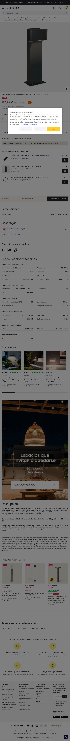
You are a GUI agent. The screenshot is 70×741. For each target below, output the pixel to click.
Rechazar (40, 129)
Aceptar (53, 129)
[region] (35, 121)
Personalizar (25, 129)
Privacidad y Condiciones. (29, 124)
